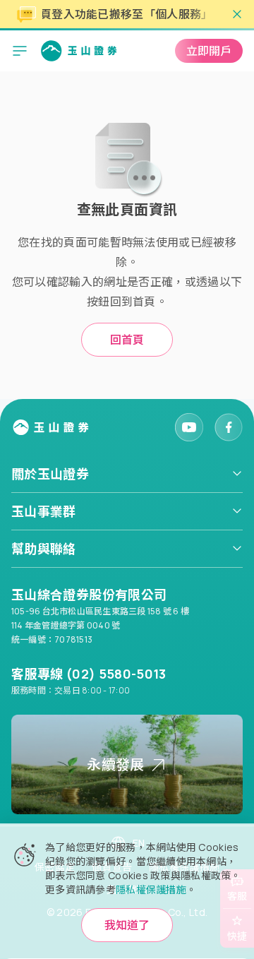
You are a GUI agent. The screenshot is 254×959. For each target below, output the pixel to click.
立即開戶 (208, 51)
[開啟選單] (19, 50)
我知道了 (127, 925)
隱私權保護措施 (151, 889)
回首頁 (127, 339)
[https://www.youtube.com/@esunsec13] (189, 427)
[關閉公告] (237, 14)
